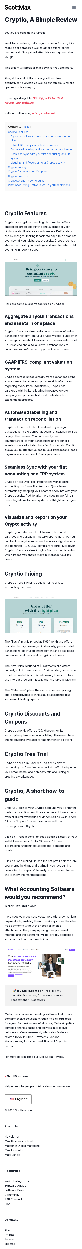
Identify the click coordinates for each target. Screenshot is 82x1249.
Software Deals (15, 1190)
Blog (7, 1204)
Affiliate (9, 1234)
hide (26, 126)
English (19, 1099)
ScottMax (17, 7)
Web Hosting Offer (17, 1181)
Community (12, 1195)
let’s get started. (43, 113)
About (8, 1230)
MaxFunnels (12, 1155)
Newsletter (12, 1136)
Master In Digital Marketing (22, 1145)
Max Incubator (14, 1150)
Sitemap (10, 1244)
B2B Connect (13, 1199)
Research (11, 1239)
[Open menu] (73, 7)
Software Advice (15, 1185)
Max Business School (19, 1141)
